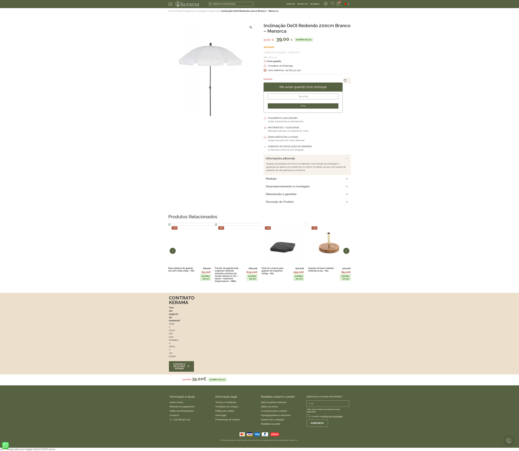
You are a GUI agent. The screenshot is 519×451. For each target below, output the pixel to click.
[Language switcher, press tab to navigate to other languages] (346, 4)
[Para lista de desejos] (206, 259)
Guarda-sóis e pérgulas (195, 11)
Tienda (179, 11)
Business (315, 4)
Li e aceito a (326, 416)
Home (171, 11)
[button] (250, 27)
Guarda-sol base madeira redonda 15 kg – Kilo (321, 269)
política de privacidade (332, 416)
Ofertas (290, 4)
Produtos (302, 4)
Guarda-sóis (214, 11)
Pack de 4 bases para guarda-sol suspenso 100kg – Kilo (272, 271)
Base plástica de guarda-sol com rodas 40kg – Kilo (181, 269)
